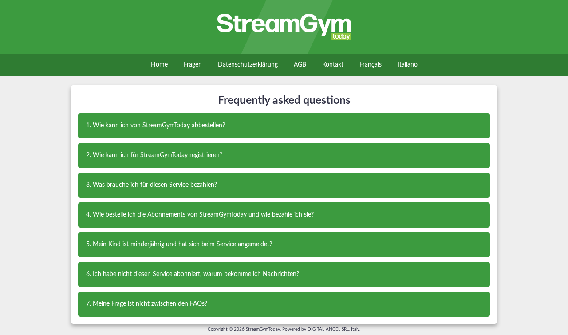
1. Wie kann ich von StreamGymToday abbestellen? (155, 125)
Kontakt (332, 65)
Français (370, 65)
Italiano (408, 65)
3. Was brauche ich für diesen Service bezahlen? (151, 185)
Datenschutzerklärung (248, 65)
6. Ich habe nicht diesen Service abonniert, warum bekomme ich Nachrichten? (192, 274)
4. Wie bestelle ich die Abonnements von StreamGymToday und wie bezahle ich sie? (200, 215)
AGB (300, 65)
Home (159, 65)
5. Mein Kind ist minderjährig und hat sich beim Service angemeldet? (179, 244)
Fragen (193, 65)
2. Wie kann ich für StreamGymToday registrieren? (154, 155)
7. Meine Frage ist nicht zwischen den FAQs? (146, 304)
